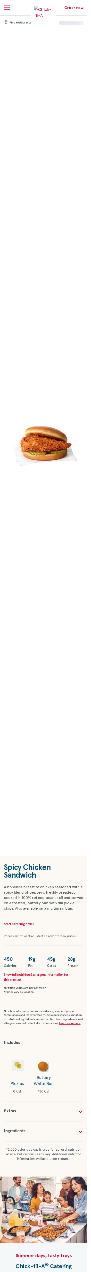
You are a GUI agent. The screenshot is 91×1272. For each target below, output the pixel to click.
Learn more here (70, 1023)
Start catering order (19, 924)
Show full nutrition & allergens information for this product (36, 977)
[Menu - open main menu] (7, 8)
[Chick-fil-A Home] (43, 15)
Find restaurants (20, 22)
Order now (73, 8)
